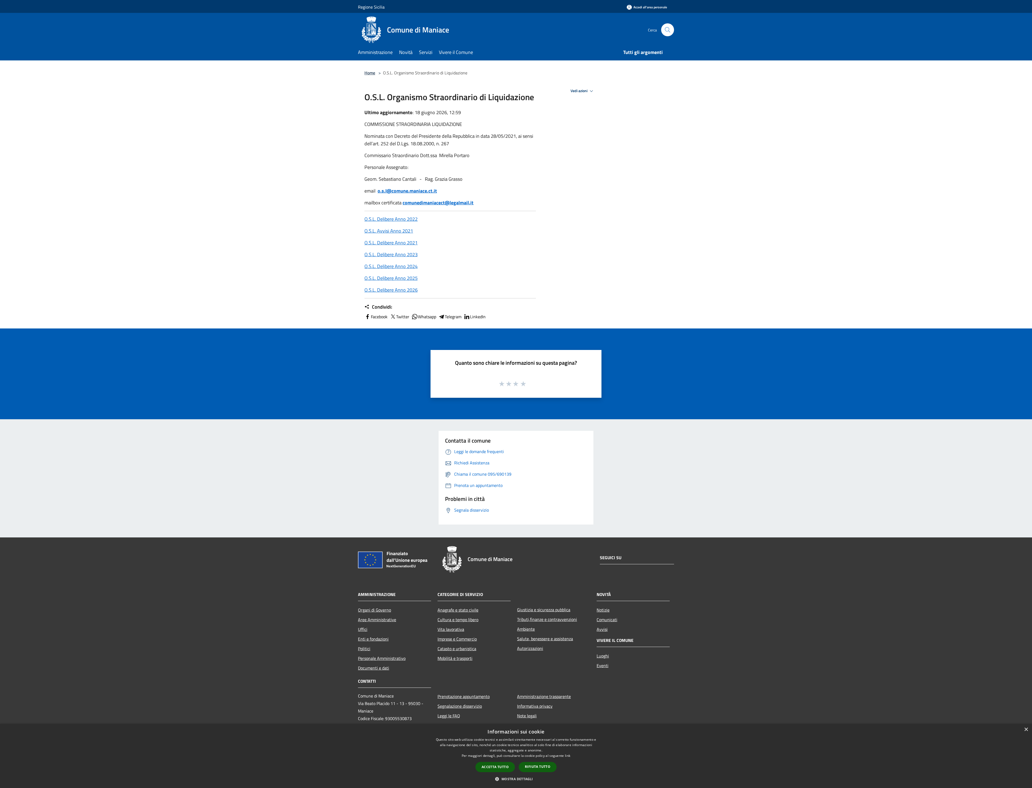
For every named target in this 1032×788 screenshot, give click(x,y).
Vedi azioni (579, 91)
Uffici (362, 629)
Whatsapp (427, 316)
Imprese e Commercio (457, 639)
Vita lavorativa (451, 629)
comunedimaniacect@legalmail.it (438, 202)
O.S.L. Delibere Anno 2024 (391, 266)
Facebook (379, 316)
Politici (364, 648)
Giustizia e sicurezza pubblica (543, 609)
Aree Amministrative (377, 619)
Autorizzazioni (530, 648)
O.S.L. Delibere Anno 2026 (391, 290)
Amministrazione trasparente (544, 696)
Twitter (402, 316)
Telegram (453, 316)
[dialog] (516, 756)
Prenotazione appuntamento (464, 696)
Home (369, 73)
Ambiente (526, 629)
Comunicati (607, 619)
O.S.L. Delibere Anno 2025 (391, 278)
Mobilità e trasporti (455, 658)
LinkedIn (478, 316)
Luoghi (603, 656)
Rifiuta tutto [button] (537, 766)
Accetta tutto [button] (495, 767)
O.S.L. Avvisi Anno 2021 (388, 230)
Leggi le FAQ (449, 716)
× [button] (1026, 730)
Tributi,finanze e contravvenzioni (547, 619)
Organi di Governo (374, 610)
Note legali (527, 716)
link (567, 755)
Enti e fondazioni (373, 639)
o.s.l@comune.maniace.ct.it (407, 190)
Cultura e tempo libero (458, 619)
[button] (516, 779)
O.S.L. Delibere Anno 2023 (391, 254)
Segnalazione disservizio (460, 706)
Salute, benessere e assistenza (545, 638)
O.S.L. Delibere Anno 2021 (391, 242)
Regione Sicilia (371, 7)
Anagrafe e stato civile (458, 610)
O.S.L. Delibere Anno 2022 (391, 219)
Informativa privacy (535, 706)
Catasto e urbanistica (457, 648)
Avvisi (602, 629)
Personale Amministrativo (382, 658)
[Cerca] (667, 29)
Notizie (603, 610)
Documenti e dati (373, 668)
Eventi (602, 665)
